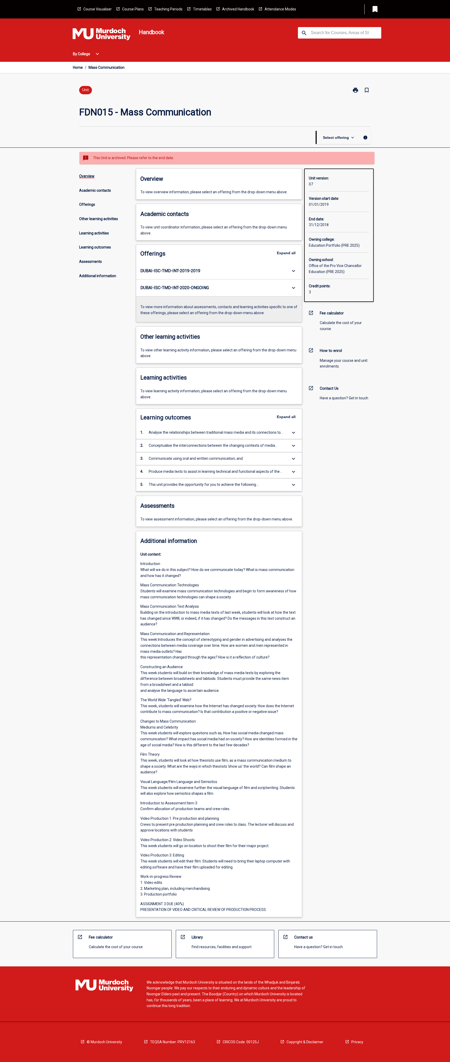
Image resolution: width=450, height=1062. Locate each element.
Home (78, 67)
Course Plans (133, 9)
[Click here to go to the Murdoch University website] (101, 35)
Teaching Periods (168, 9)
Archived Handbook (238, 9)
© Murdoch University (104, 1042)
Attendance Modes (280, 9)
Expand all (286, 253)
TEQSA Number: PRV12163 (172, 1042)
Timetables (202, 9)
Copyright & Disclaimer (304, 1042)
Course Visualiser (97, 9)
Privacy (357, 1042)
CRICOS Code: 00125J (241, 1042)
